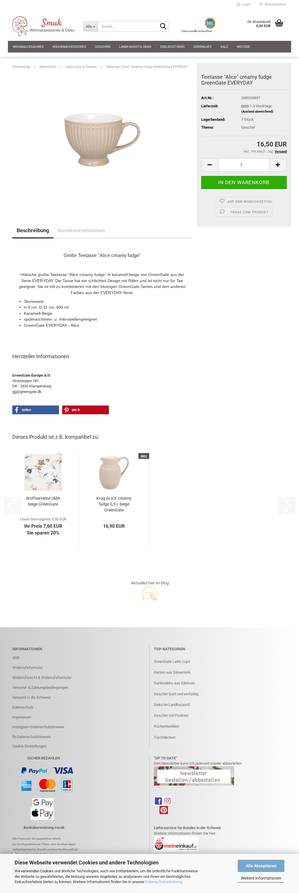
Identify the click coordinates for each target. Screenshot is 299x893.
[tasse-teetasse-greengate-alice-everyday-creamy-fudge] (102, 139)
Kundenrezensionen (81, 230)
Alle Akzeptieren (261, 866)
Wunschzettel (274, 4)
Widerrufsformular (27, 667)
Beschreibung (33, 230)
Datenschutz (22, 707)
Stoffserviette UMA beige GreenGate (43, 501)
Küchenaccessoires (69, 47)
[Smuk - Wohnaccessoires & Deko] (43, 26)
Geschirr (102, 47)
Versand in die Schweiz (31, 697)
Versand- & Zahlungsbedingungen (40, 687)
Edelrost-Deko (172, 47)
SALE (224, 47)
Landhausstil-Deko (135, 47)
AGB (16, 658)
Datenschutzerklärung (163, 882)
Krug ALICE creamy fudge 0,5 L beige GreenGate (113, 504)
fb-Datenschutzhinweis (31, 737)
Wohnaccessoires (28, 47)
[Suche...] (163, 26)
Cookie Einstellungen (29, 746)
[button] (210, 165)
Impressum (21, 717)
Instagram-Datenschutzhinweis (38, 727)
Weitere (243, 47)
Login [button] (245, 4)
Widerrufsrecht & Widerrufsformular (42, 677)
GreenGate (203, 47)
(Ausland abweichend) (257, 111)
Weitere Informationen (261, 878)
